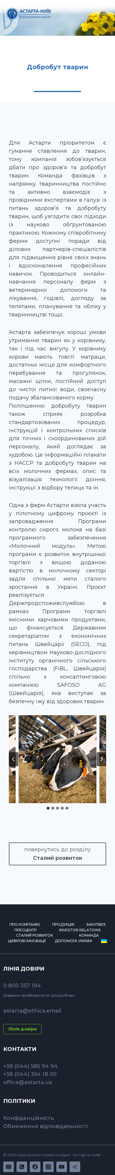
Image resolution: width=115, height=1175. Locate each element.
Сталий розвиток (34, 935)
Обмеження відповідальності (45, 1126)
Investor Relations (80, 930)
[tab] (48, 808)
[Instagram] (48, 1167)
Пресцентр (25, 930)
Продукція (63, 924)
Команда (89, 935)
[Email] (8, 1167)
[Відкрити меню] (103, 13)
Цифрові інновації (27, 941)
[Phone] (22, 1167)
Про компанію (24, 924)
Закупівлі (96, 924)
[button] (57, 759)
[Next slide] (101, 759)
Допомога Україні (73, 941)
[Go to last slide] (13, 759)
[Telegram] (75, 1167)
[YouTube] (61, 1167)
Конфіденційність (28, 1118)
